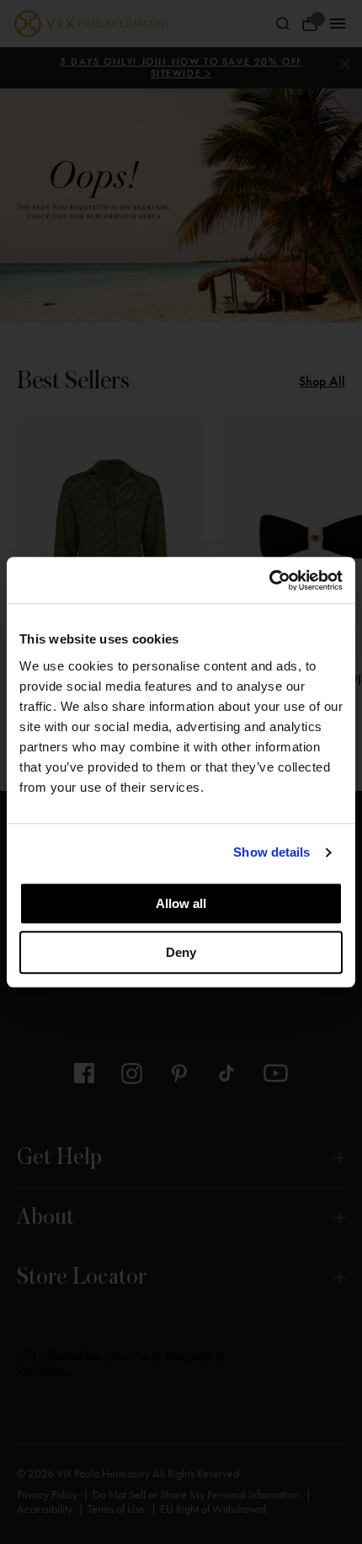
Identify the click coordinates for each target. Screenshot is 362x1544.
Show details (271, 852)
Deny (181, 952)
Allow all (181, 903)
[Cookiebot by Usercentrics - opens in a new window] (269, 580)
